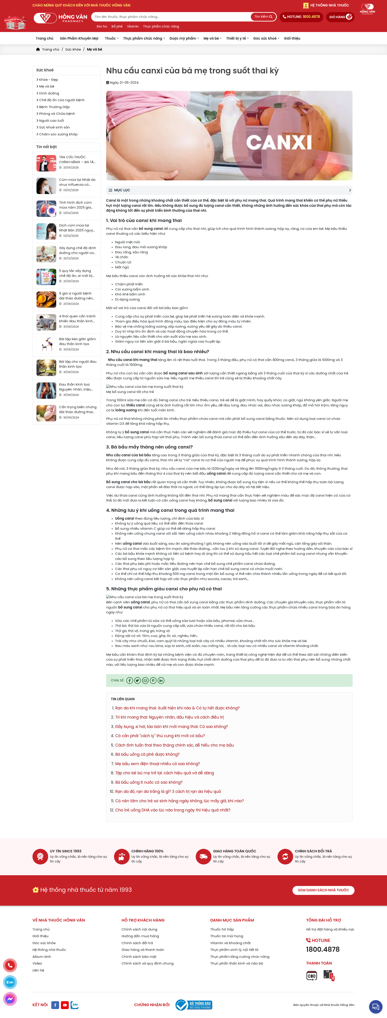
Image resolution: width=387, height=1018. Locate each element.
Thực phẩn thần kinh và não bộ (236, 963)
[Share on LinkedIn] (161, 680)
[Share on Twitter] (137, 680)
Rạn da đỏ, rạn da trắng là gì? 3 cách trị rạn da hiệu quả (168, 792)
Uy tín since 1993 (66, 851)
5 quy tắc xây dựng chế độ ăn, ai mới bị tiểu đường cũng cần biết (77, 273)
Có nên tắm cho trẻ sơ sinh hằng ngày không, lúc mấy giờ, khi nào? (179, 801)
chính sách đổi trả (313, 851)
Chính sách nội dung (139, 929)
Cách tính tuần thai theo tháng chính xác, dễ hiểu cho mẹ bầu (174, 745)
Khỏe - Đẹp (48, 80)
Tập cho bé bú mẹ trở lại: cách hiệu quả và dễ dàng (164, 773)
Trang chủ (44, 39)
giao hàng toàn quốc (234, 851)
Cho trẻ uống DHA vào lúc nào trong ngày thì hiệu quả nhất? (172, 810)
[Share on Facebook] (129, 680)
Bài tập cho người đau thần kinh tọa (78, 364)
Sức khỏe (73, 49)
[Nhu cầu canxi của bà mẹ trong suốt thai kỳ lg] (60, 18)
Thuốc (110, 39)
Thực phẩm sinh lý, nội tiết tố (234, 950)
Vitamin (133, 26)
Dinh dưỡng (48, 93)
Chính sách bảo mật (139, 957)
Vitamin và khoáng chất (230, 943)
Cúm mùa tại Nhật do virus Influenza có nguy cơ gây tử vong (77, 182)
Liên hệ (38, 970)
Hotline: (303, 17)
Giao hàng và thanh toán (143, 950)
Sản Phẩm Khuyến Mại (79, 39)
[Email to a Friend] (145, 680)
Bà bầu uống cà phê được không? (147, 755)
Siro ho (102, 26)
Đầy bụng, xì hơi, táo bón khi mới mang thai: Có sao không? (171, 727)
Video (37, 963)
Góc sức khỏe (44, 943)
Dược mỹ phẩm (183, 39)
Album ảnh (41, 957)
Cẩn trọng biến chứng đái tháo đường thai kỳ (78, 410)
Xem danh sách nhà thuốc (323, 890)
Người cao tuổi (51, 121)
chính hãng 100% (147, 851)
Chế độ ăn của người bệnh (61, 100)
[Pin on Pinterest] (153, 680)
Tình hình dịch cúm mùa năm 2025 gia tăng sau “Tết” (75, 205)
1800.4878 (323, 950)
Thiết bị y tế (236, 39)
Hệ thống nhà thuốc (49, 950)
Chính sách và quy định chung (148, 963)
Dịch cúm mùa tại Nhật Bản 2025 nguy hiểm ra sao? (76, 228)
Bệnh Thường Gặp (54, 107)
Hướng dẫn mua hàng (140, 936)
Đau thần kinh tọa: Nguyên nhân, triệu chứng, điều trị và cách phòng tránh (75, 387)
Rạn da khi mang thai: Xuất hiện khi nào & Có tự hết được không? (177, 708)
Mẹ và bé (211, 39)
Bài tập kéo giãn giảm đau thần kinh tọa (77, 341)
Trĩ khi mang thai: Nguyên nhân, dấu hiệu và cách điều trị (169, 717)
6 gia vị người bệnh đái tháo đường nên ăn (76, 296)
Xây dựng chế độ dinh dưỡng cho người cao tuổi (77, 251)
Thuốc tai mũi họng (226, 936)
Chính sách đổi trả (137, 943)
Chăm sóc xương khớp (57, 134)
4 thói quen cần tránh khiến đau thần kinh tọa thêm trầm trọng (77, 319)
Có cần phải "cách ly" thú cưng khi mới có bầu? (160, 736)
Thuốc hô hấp (222, 929)
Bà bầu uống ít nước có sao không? (149, 783)
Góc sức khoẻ (265, 39)
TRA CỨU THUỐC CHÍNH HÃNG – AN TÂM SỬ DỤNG (78, 160)
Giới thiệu (292, 39)
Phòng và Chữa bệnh (56, 114)
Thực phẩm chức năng (161, 26)
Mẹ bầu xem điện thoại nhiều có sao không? (157, 764)
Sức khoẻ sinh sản (54, 127)
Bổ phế (117, 26)
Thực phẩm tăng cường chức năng (239, 957)
